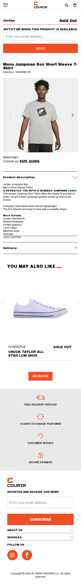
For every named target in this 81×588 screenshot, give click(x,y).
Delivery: (10, 248)
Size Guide (30, 161)
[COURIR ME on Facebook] (27, 555)
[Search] (66, 5)
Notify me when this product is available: (40, 29)
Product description (19, 177)
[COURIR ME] (40, 5)
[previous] (9, 115)
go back (40, 376)
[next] (71, 115)
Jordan (9, 20)
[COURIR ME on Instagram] (12, 555)
